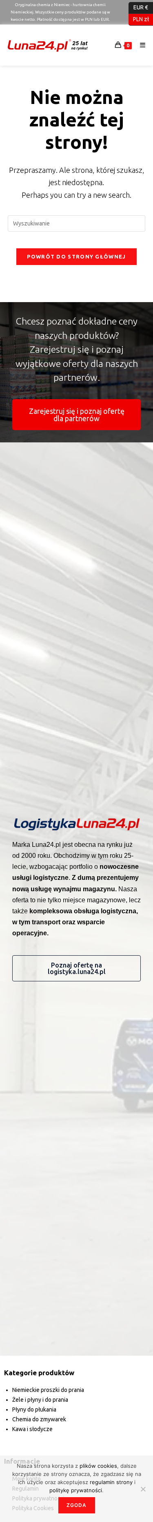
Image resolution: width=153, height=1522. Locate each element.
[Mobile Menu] (140, 45)
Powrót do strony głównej (76, 256)
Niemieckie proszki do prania (48, 1390)
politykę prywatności (75, 1490)
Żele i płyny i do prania (40, 1399)
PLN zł (139, 19)
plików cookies (98, 1465)
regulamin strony (112, 1482)
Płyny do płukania (34, 1409)
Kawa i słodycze (32, 1429)
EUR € (138, 7)
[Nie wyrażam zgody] (143, 1489)
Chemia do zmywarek (39, 1419)
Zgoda (77, 1505)
